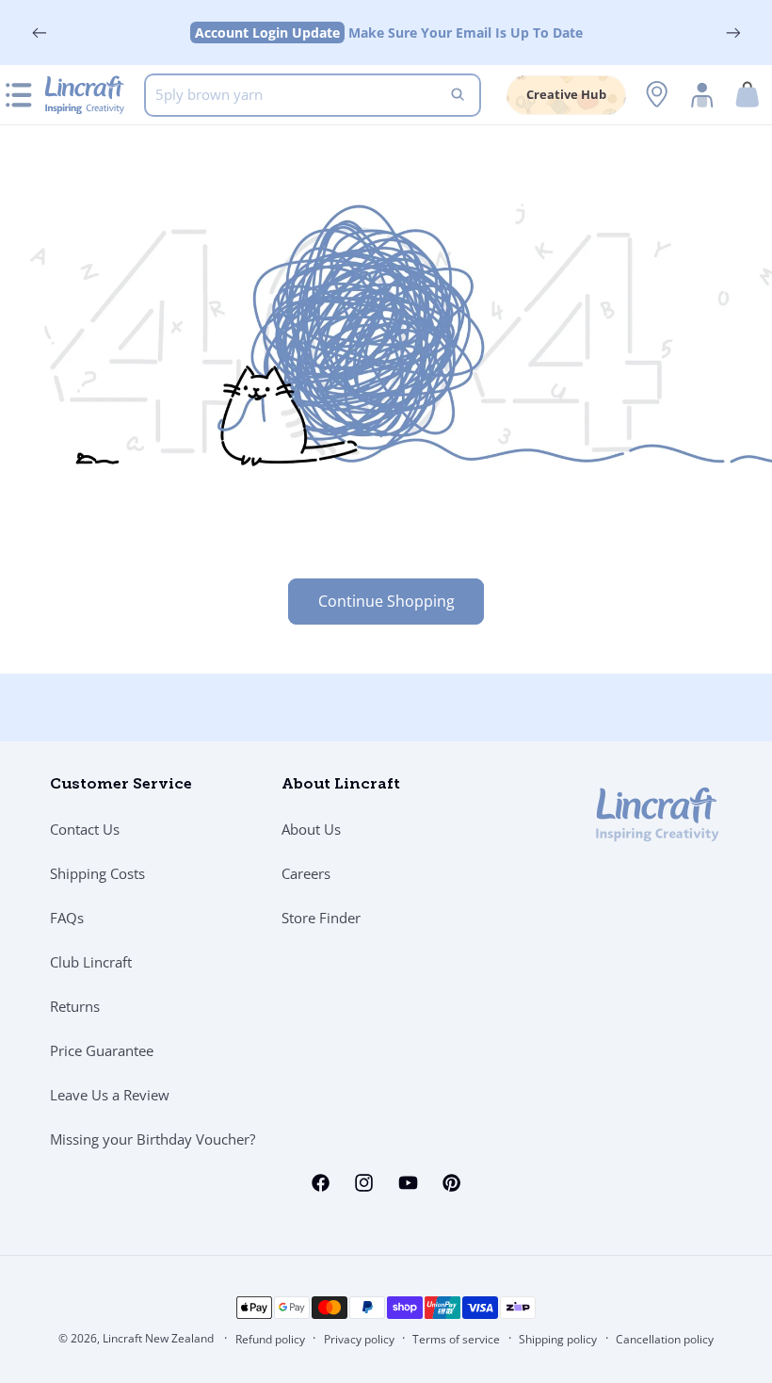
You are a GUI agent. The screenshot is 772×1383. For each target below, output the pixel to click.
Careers (305, 873)
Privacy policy (359, 1339)
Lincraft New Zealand (158, 1338)
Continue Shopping (386, 601)
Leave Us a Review (109, 1094)
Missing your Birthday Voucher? (152, 1139)
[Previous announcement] (39, 33)
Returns (75, 1006)
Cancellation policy (665, 1339)
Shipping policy (558, 1339)
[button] (747, 95)
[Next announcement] (732, 33)
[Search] (457, 95)
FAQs (67, 917)
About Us (311, 829)
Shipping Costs (97, 873)
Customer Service (121, 784)
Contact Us (85, 829)
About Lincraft (340, 784)
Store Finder (321, 917)
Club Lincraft (91, 961)
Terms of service (456, 1339)
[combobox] (312, 95)
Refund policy (270, 1339)
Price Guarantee (101, 1050)
